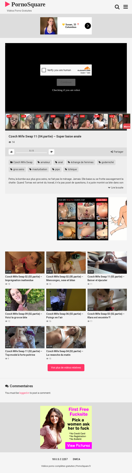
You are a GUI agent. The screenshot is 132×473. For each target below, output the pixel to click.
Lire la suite (117, 187)
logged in (24, 393)
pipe (57, 169)
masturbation (39, 169)
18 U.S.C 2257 (60, 459)
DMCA (76, 459)
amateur (45, 162)
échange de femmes (82, 162)
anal (60, 162)
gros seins (18, 169)
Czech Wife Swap (22, 162)
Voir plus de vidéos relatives (66, 367)
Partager (118, 151)
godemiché (107, 162)
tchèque (72, 169)
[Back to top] (120, 462)
